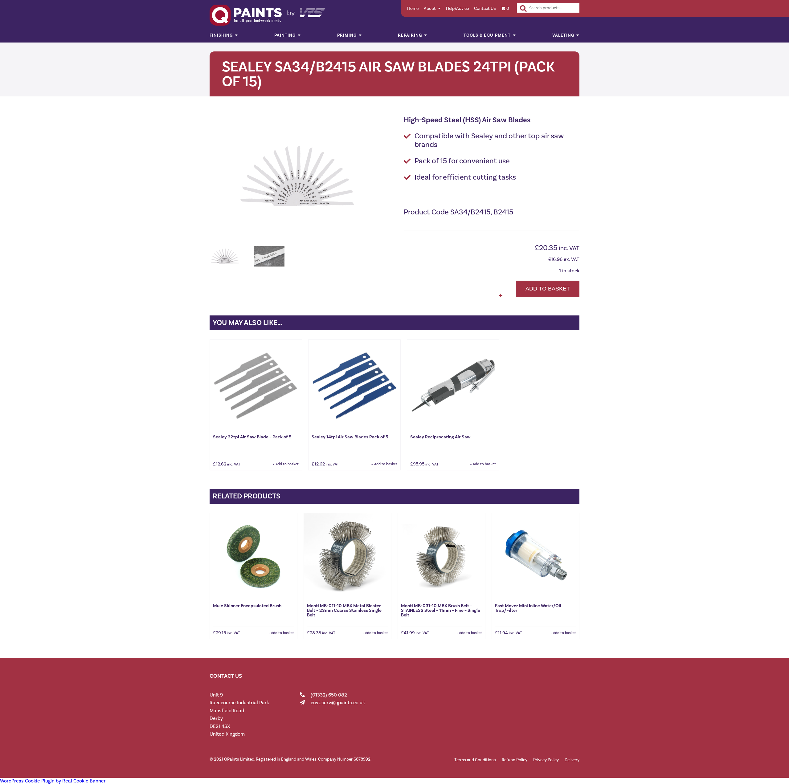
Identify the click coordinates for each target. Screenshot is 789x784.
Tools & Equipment (487, 35)
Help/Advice (457, 8)
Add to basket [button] (287, 464)
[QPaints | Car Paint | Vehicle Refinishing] (394, 15)
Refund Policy (514, 759)
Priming (347, 35)
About (430, 8)
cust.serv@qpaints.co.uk (338, 702)
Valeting (563, 35)
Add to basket (547, 289)
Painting (285, 35)
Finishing (221, 35)
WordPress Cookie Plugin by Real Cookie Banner (53, 781)
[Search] (523, 8)
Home (413, 8)
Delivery (572, 759)
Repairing (410, 35)
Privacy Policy (546, 759)
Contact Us (485, 8)
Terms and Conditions (475, 759)
